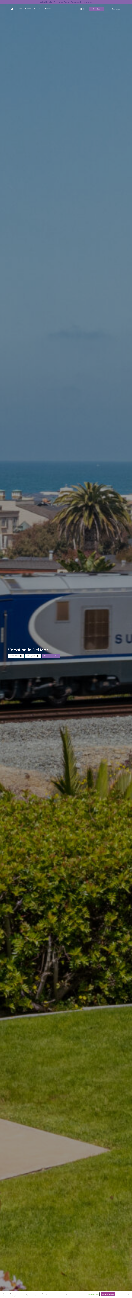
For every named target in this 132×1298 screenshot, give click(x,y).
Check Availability (50, 656)
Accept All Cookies (108, 1294)
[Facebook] (81, 9)
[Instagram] (84, 9)
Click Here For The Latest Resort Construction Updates (66, 2)
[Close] (129, 1294)
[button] (95, 9)
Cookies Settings (93, 1294)
